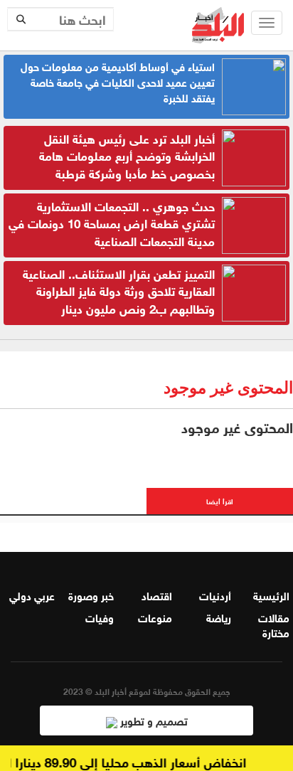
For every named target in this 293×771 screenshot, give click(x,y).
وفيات (99, 616)
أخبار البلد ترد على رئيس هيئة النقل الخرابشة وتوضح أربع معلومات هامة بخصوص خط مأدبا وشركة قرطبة (127, 155)
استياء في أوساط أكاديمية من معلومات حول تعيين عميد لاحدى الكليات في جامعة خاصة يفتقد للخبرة (118, 81)
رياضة (218, 616)
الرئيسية (271, 594)
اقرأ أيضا (219, 500)
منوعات (155, 616)
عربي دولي (32, 594)
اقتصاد (157, 594)
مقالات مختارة (273, 624)
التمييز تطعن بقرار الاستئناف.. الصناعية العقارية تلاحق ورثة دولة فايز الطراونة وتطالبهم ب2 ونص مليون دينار (119, 290)
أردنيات (215, 594)
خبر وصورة (91, 594)
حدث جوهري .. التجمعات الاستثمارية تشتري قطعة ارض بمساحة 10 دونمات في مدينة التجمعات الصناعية (112, 222)
